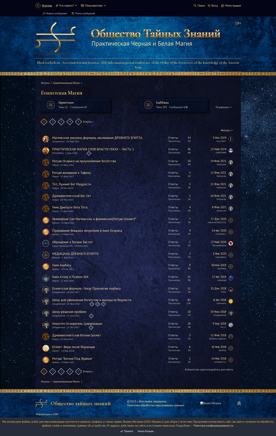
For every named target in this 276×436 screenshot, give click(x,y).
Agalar (55, 280)
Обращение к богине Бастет (72, 242)
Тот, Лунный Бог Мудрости (71, 184)
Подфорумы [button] (222, 107)
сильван (221, 280)
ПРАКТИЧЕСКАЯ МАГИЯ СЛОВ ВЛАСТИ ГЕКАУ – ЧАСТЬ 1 (93, 149)
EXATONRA (221, 152)
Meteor (55, 222)
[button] (76, 5)
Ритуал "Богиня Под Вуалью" (72, 359)
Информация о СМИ (47, 414)
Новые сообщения (56, 13)
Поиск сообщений (85, 13)
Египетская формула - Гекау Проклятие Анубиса (86, 288)
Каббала (162, 102)
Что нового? (66, 5)
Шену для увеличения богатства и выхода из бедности (91, 300)
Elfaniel (56, 257)
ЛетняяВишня (219, 245)
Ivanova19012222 (217, 222)
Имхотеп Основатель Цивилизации (77, 324)
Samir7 (56, 350)
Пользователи (94, 5)
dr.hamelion (58, 141)
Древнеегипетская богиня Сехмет (76, 335)
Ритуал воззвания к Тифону (71, 173)
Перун (55, 165)
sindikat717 (220, 361)
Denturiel (221, 164)
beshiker (221, 268)
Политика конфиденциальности (213, 425)
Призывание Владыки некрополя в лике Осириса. (87, 231)
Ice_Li (223, 326)
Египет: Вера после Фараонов (73, 347)
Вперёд (87, 121)
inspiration (220, 257)
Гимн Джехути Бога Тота (69, 207)
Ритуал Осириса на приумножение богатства (84, 161)
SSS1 (223, 291)
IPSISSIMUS (58, 153)
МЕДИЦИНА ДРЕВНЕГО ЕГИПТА (75, 254)
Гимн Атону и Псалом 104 (70, 277)
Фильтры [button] (225, 130)
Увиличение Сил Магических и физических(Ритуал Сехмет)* (94, 219)
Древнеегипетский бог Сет (71, 196)
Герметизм (66, 102)
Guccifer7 (221, 141)
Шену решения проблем (69, 312)
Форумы (47, 5)
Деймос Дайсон (217, 338)
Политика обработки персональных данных (155, 405)
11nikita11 (220, 233)
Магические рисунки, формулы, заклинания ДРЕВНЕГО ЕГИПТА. (97, 138)
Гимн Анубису (61, 265)
